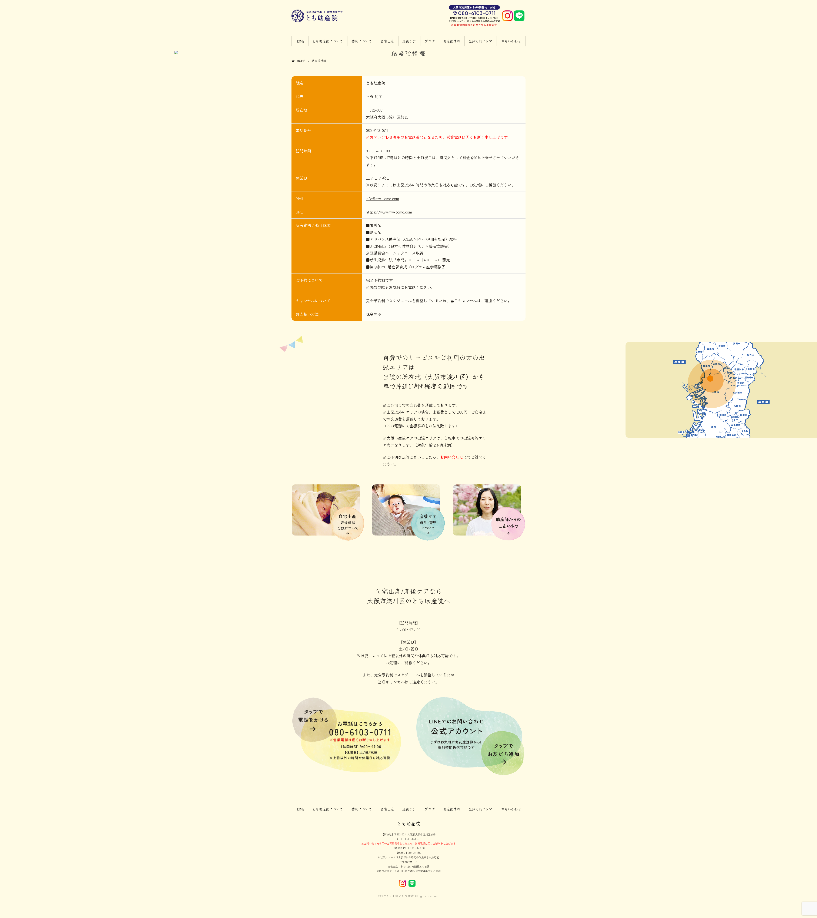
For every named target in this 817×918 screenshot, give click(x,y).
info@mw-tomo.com (382, 198)
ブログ (429, 41)
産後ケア (409, 41)
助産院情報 (451, 41)
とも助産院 (408, 823)
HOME (300, 41)
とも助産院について (327, 41)
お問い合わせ (511, 41)
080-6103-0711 (377, 130)
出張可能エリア (480, 41)
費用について (361, 41)
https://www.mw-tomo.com (389, 212)
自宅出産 (387, 41)
